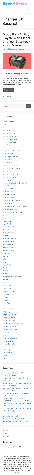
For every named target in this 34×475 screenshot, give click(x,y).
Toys (4, 358)
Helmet (5, 271)
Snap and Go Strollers (10, 338)
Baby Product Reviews (10, 165)
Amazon (8, 96)
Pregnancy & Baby (9, 309)
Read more (8, 90)
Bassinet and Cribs (9, 189)
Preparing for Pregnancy (11, 329)
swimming (6, 350)
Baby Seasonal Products (11, 168)
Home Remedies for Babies (12, 277)
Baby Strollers (7, 171)
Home (5, 274)
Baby (4, 127)
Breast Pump (7, 221)
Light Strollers (7, 288)
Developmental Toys (10, 238)
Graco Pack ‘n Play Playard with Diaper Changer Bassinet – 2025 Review (16, 40)
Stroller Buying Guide (10, 344)
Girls (4, 262)
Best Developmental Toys (11, 200)
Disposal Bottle (8, 247)
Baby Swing (7, 180)
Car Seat (6, 230)
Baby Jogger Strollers (10, 157)
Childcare (6, 236)
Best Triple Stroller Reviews (12, 212)
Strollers (5, 347)
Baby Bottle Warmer (10, 142)
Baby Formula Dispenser (11, 151)
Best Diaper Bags (9, 203)
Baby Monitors (8, 162)
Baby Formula (7, 148)
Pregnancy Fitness (9, 318)
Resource (6, 332)
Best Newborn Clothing (11, 209)
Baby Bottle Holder (9, 136)
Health (5, 268)
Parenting (6, 297)
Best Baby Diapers (9, 195)
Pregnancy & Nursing (10, 312)
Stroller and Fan (8, 341)
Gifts (4, 259)
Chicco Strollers (8, 233)
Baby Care (6, 145)
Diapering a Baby (9, 241)
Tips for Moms (8, 353)
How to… (6, 279)
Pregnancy (6, 306)
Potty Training (7, 303)
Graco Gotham (8, 265)
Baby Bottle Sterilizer (10, 139)
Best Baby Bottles (9, 192)
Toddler (5, 356)
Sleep (5, 335)
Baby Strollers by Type (10, 177)
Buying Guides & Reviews (11, 227)
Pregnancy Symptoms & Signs (13, 323)
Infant (5, 282)
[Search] (28, 106)
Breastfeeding (7, 224)
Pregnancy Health (9, 320)
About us (6, 436)
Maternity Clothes (9, 291)
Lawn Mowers (7, 285)
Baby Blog (6, 130)
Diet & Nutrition (8, 244)
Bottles (5, 215)
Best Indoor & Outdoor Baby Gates (15, 206)
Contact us (6, 430)
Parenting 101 (7, 300)
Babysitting (6, 186)
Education (6, 253)
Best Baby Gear (8, 198)
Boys (4, 218)
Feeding (5, 256)
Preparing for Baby (9, 326)
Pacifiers (6, 294)
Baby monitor (7, 159)
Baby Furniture (8, 154)
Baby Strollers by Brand (11, 174)
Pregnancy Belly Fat (9, 315)
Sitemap (5, 433)
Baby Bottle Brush (9, 133)
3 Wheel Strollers (9, 121)
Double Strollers (8, 250)
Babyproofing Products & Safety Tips (15, 183)
